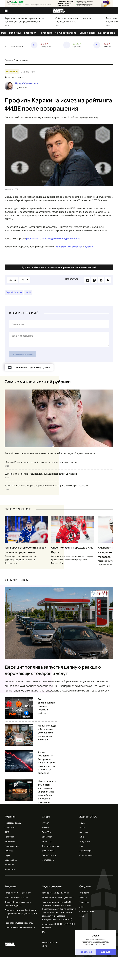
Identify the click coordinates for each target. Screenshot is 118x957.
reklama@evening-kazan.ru (61, 897)
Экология (9, 864)
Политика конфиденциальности (20, 927)
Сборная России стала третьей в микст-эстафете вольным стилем (41, 462)
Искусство (84, 841)
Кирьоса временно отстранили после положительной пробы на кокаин (25, 19)
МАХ (81, 915)
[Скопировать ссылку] (108, 280)
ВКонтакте (84, 892)
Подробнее (85, 951)
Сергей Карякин (14, 292)
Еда (81, 846)
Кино (81, 836)
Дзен (81, 906)
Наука (7, 855)
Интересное (22, 60)
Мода (82, 822)
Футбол (45, 822)
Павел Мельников (26, 83)
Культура (9, 850)
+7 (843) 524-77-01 (60, 892)
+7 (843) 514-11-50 (22, 892)
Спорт (46, 816)
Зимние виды (87, 32)
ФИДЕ (28, 292)
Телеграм (84, 902)
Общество (9, 827)
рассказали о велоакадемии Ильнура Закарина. (53, 238)
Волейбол (15, 32)
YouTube (83, 897)
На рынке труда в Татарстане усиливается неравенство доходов (47, 732)
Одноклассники (86, 911)
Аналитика (16, 580)
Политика (9, 836)
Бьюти (82, 827)
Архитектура (85, 850)
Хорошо (105, 951)
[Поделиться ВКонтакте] (87, 280)
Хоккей (45, 827)
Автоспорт (46, 32)
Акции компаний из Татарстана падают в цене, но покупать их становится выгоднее (46, 763)
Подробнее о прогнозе (14, 46)
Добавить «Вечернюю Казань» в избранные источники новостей (59, 267)
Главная (9, 60)
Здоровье (83, 832)
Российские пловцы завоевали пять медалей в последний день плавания (50, 453)
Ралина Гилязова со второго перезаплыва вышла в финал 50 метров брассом (46, 485)
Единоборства (106, 32)
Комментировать (23, 354)
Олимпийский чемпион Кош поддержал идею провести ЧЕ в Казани (41, 473)
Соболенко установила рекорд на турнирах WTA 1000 (73, 19)
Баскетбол (30, 32)
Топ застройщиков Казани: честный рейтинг (46, 706)
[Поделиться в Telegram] (101, 280)
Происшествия (12, 846)
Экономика (10, 841)
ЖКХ (7, 832)
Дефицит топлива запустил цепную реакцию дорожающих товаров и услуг (53, 670)
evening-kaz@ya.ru (20, 897)
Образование (11, 859)
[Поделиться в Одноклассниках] (94, 280)
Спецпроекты (85, 855)
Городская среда (13, 822)
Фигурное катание (65, 32)
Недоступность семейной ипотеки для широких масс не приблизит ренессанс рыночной (47, 792)
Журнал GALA (88, 816)
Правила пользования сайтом (19, 922)
